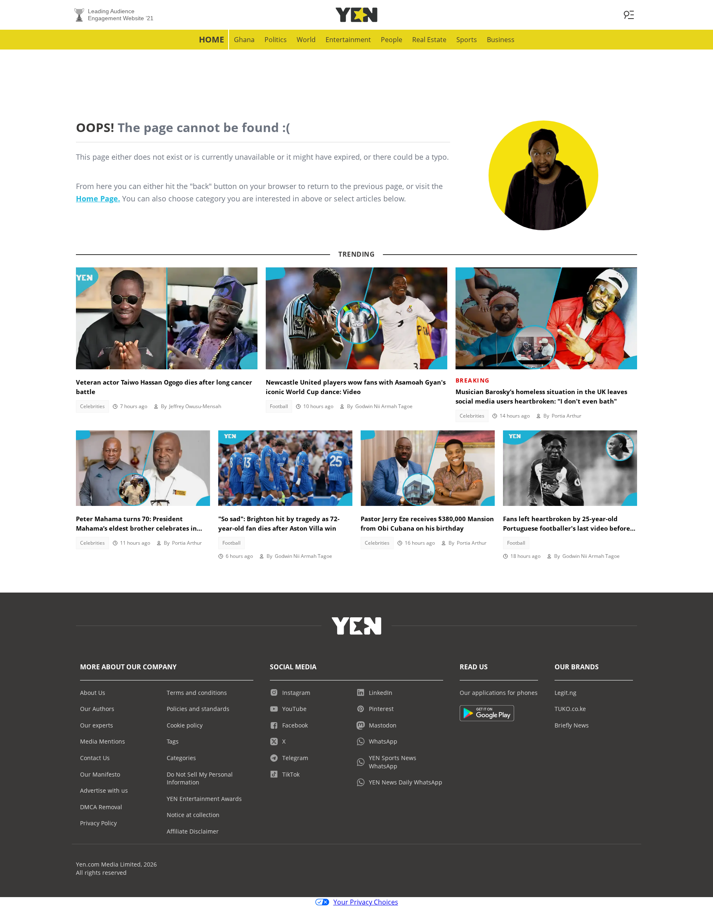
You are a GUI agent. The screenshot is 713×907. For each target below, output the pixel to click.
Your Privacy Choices (365, 902)
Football (279, 406)
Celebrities (92, 406)
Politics (275, 39)
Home (211, 39)
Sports (466, 39)
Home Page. (98, 198)
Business (501, 39)
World (306, 39)
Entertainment (348, 39)
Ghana (244, 39)
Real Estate (429, 39)
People (391, 39)
